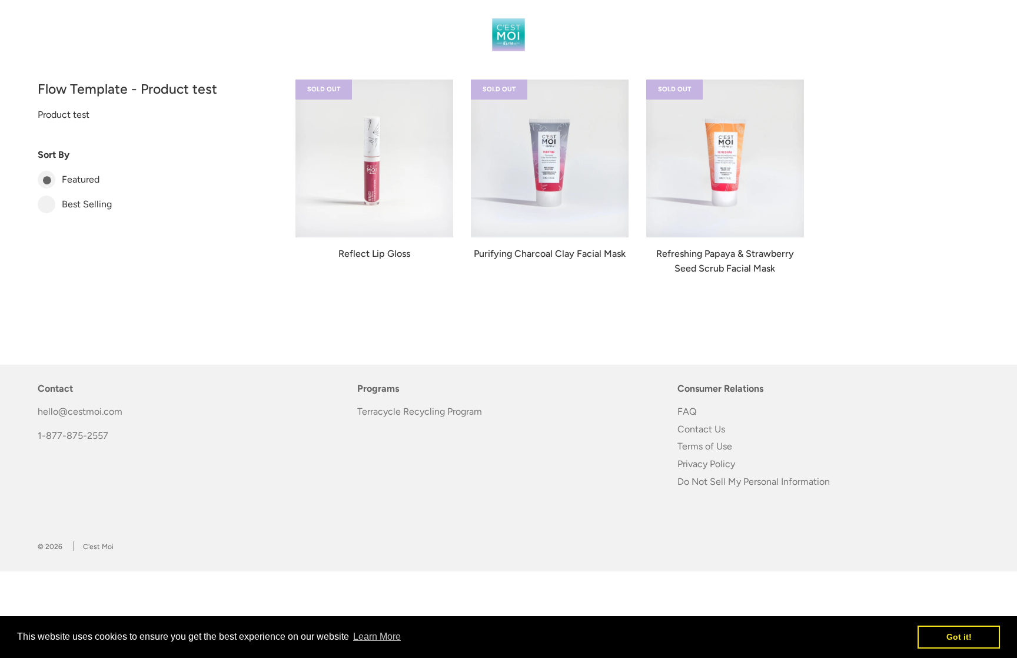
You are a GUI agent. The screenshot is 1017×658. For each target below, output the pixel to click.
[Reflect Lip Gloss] (374, 158)
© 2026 (50, 547)
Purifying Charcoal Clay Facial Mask (550, 253)
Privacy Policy (706, 463)
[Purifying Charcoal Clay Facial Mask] (550, 158)
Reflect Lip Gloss (374, 253)
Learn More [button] (377, 636)
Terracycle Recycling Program (419, 411)
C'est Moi (98, 547)
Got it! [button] (959, 637)
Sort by (53, 154)
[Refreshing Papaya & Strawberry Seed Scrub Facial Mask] (725, 158)
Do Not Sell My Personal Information (753, 481)
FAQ (686, 411)
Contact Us (701, 429)
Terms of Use (704, 446)
